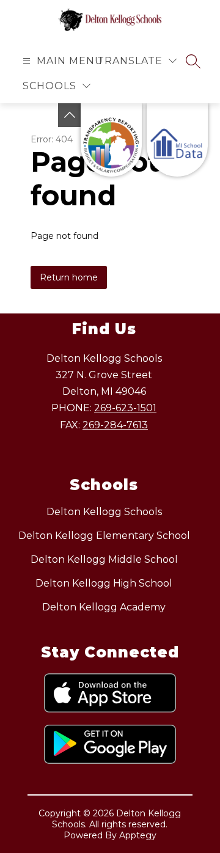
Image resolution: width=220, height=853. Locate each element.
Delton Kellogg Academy (104, 607)
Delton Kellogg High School (103, 583)
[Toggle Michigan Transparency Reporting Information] (69, 115)
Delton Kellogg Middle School (104, 559)
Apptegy (137, 835)
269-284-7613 (115, 425)
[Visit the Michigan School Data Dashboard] (177, 140)
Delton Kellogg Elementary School (104, 535)
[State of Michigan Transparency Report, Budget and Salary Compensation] (111, 140)
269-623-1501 (125, 408)
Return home (69, 277)
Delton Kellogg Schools (104, 512)
